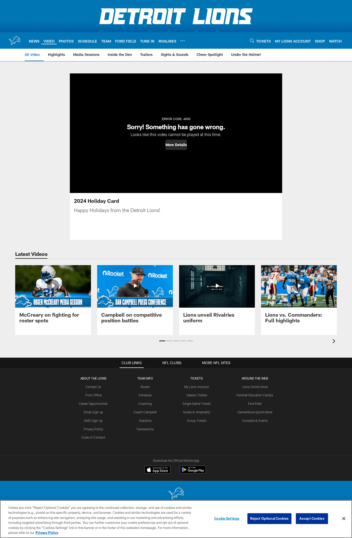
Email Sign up (93, 412)
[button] (176, 145)
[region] (176, 519)
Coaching (145, 403)
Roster (145, 387)
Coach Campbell (145, 412)
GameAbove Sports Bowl (255, 412)
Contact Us (93, 387)
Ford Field (255, 403)
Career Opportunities (93, 403)
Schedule (145, 395)
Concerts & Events (255, 420)
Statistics (145, 420)
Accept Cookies (311, 518)
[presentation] (335, 341)
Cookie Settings (226, 518)
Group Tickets (196, 420)
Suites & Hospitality (196, 412)
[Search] (252, 40)
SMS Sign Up (93, 420)
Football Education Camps (255, 395)
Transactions (145, 429)
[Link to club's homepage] (14, 40)
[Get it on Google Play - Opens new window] (193, 472)
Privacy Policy (93, 429)
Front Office (93, 395)
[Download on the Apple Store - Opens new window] (157, 470)
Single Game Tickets (196, 403)
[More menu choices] (182, 41)
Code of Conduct (93, 437)
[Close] (343, 518)
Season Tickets (196, 395)
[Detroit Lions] (176, 494)
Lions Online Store (255, 387)
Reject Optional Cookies (269, 518)
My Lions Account (196, 387)
